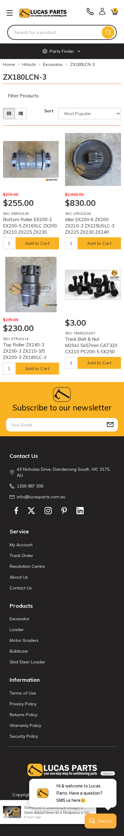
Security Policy (24, 736)
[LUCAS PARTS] (43, 13)
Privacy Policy (23, 704)
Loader (17, 629)
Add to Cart (37, 243)
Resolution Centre (27, 566)
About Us (19, 577)
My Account (21, 544)
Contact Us (21, 588)
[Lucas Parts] (51, 180)
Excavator (19, 618)
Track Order (21, 555)
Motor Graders (24, 640)
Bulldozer (19, 651)
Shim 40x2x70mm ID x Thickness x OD (56, 812)
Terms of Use (23, 693)
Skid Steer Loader (27, 662)
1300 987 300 (30, 486)
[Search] (108, 32)
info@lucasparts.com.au (41, 497)
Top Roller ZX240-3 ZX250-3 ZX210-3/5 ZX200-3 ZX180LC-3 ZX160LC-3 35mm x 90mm (24, 357)
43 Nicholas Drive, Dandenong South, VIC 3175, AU (63, 472)
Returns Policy (23, 714)
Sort (48, 111)
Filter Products (23, 96)
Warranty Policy (25, 725)
